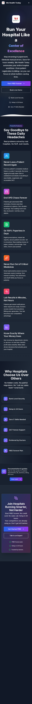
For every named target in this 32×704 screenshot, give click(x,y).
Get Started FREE (14, 529)
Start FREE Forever (15, 83)
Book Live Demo (16, 90)
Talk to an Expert (16, 535)
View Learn (14, 479)
